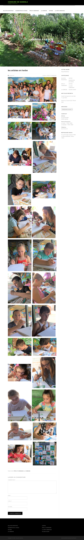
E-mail (10, 501)
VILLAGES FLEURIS (72, 89)
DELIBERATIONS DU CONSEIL (21, 10)
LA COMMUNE (44, 10)
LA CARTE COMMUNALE (60, 10)
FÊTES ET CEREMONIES (34, 10)
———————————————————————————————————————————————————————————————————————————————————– (39, 5)
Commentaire (11, 479)
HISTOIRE (51, 10)
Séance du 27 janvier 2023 (66, 100)
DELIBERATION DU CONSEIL (13, 527)
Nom (9, 495)
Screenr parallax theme (65, 538)
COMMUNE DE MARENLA (18, 2)
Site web (10, 506)
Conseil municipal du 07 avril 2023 (68, 96)
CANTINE (70, 78)
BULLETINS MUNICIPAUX (8, 10)
